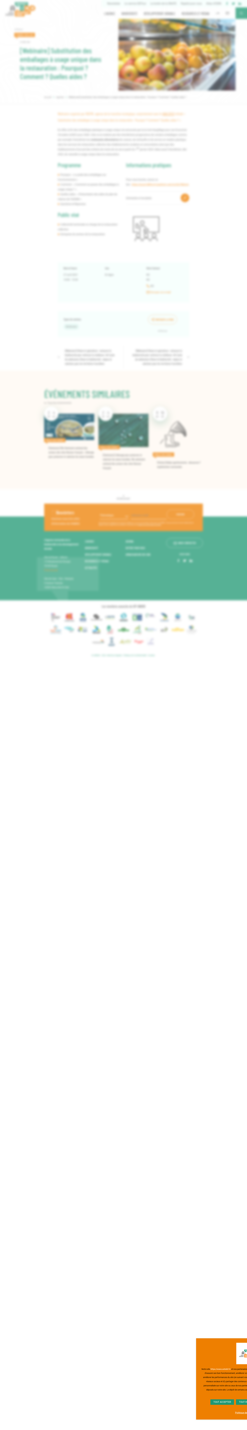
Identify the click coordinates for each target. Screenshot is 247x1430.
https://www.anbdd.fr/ (221, 1369)
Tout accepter (222, 1402)
